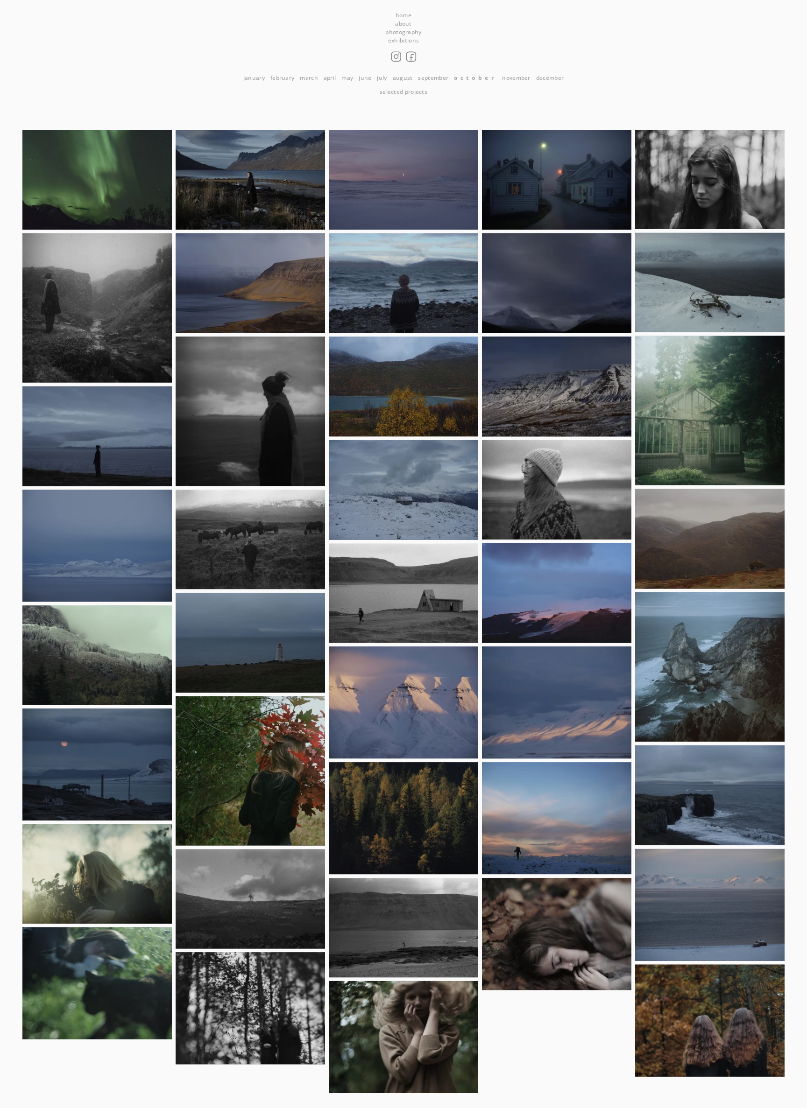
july (382, 78)
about (403, 24)
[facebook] (411, 56)
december (550, 78)
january (254, 78)
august (403, 78)
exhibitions (403, 40)
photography (403, 32)
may (347, 78)
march (309, 78)
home (403, 15)
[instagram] (396, 56)
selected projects (403, 92)
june (365, 78)
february (282, 78)
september (433, 78)
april (330, 78)
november (516, 78)
